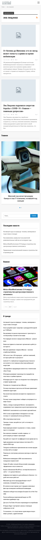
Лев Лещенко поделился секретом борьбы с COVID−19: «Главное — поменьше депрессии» (18, 108)
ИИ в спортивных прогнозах (11, 419)
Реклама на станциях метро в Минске (14, 385)
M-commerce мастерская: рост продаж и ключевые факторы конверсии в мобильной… (20, 198)
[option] (20, 173)
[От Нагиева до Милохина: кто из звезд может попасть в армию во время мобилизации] (18, 36)
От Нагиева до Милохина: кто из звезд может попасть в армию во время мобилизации (20, 54)
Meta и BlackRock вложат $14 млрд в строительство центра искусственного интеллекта (18, 292)
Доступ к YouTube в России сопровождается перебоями (20, 502)
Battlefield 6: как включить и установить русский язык (19, 410)
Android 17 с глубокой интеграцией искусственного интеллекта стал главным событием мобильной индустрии (19, 363)
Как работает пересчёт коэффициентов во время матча (20, 439)
